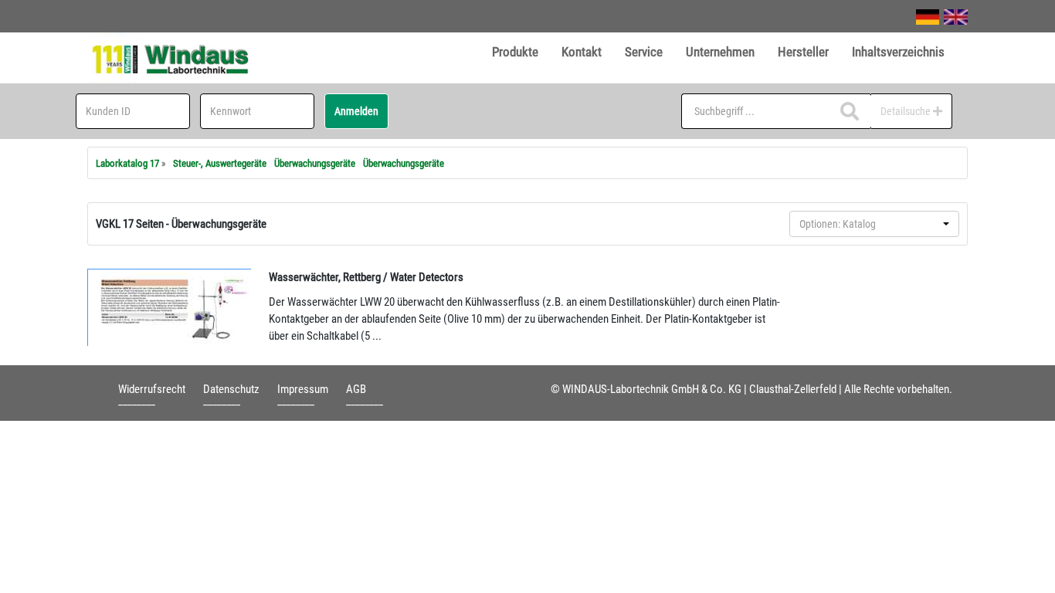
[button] (874, 224)
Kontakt (581, 51)
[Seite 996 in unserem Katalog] (170, 307)
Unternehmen (720, 51)
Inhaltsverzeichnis (898, 51)
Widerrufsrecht (151, 389)
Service (644, 51)
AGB (356, 389)
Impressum (302, 389)
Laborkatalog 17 (127, 163)
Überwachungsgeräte (314, 163)
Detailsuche (906, 111)
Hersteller (803, 51)
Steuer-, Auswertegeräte (219, 163)
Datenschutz (231, 389)
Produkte (515, 51)
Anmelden (356, 111)
